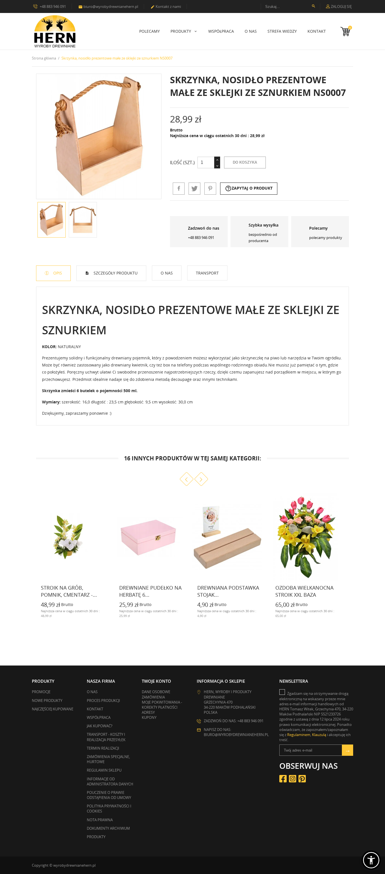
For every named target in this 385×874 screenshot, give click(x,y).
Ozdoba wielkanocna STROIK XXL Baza (304, 591)
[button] (371, 860)
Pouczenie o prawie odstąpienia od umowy (109, 795)
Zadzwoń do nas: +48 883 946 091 (234, 720)
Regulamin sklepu (104, 770)
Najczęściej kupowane (52, 709)
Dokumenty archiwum (108, 828)
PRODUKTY (181, 31)
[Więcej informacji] (36, 615)
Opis (57, 273)
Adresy (148, 712)
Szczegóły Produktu (115, 273)
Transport (207, 273)
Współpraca (221, 31)
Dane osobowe (156, 691)
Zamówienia (153, 697)
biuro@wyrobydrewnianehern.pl (108, 6)
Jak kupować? (99, 725)
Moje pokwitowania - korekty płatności (162, 705)
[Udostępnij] (179, 188)
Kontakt (316, 31)
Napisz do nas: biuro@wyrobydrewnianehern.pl (236, 732)
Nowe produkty (47, 700)
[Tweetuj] (194, 188)
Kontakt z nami (166, 6)
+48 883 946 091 (52, 6)
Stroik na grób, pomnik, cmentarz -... (69, 591)
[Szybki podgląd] (102, 615)
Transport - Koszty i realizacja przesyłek (106, 737)
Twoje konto (156, 681)
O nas (251, 31)
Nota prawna (100, 819)
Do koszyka (245, 162)
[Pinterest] (210, 188)
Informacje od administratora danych (110, 781)
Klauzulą (319, 734)
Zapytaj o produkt (249, 188)
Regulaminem (298, 734)
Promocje (41, 691)
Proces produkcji (103, 700)
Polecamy (149, 31)
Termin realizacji (103, 748)
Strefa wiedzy (282, 31)
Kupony (149, 717)
